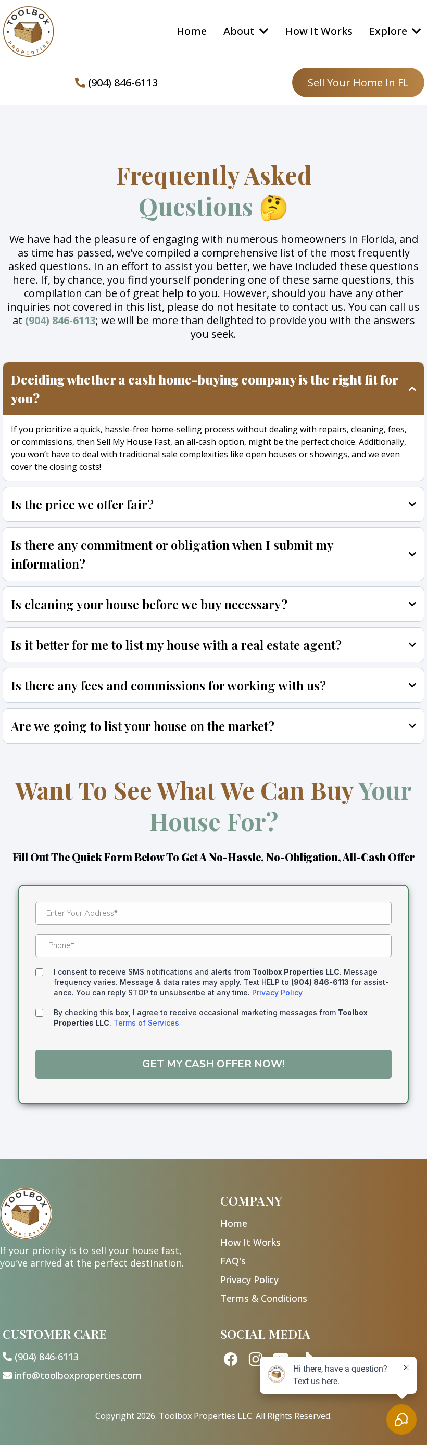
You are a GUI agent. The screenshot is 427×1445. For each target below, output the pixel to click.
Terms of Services (146, 1022)
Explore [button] (389, 31)
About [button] (240, 31)
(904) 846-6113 (123, 82)
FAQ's (233, 1261)
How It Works (250, 1242)
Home (233, 1223)
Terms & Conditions (263, 1298)
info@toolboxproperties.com (78, 1375)
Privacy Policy (277, 992)
